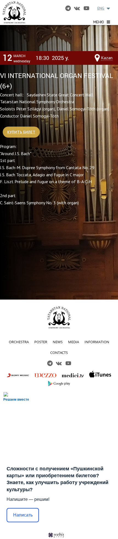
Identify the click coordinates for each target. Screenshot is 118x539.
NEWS (58, 341)
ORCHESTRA (19, 341)
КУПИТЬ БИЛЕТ (21, 132)
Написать (23, 515)
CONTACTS (59, 352)
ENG (100, 8)
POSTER (40, 341)
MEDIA (73, 341)
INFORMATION (97, 341)
